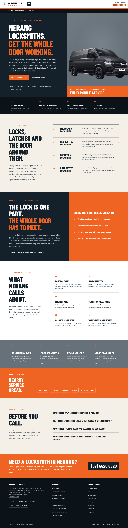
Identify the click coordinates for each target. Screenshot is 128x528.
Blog (98, 524)
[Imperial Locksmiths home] (13, 4)
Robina (74, 390)
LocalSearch (14, 505)
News (93, 524)
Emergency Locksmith (58, 491)
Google (32, 501)
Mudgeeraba (92, 498)
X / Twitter (23, 501)
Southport (43, 390)
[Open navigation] (29, 4)
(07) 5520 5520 (119, 5)
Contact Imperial (39, 77)
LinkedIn (24, 505)
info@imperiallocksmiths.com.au (18, 494)
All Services (55, 488)
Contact (108, 524)
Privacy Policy (115, 524)
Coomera (54, 390)
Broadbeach (92, 495)
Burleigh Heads (92, 488)
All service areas (87, 390)
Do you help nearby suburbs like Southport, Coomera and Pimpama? (80, 438)
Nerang (90, 502)
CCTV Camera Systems (59, 508)
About (102, 524)
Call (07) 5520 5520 (18, 77)
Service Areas (20, 11)
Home (11, 11)
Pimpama (65, 390)
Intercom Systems (57, 515)
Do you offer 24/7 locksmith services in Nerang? (76, 412)
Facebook (13, 501)
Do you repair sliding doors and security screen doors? (79, 428)
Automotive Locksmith (58, 498)
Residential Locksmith (58, 502)
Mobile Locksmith (57, 495)
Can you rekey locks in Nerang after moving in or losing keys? (82, 420)
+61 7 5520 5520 (14, 497)
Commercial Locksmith (58, 505)
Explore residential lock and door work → (26, 252)
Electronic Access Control (59, 512)
